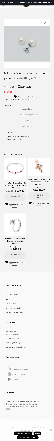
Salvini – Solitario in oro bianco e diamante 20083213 (15, 241)
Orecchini (27, 99)
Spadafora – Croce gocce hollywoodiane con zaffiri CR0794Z (39, 181)
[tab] (27, 109)
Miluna (12, 105)
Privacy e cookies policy (14, 312)
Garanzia (9, 299)
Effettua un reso (11, 304)
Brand (27, 120)
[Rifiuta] (51, 430)
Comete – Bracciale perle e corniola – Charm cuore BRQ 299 (15, 185)
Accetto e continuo (23, 433)
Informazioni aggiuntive (27, 115)
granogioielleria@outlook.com (17, 347)
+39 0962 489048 (12, 338)
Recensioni (27, 126)
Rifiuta (37, 433)
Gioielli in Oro (17, 99)
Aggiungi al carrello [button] (15, 197)
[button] (45, 23)
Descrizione (27, 109)
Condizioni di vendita (13, 308)
